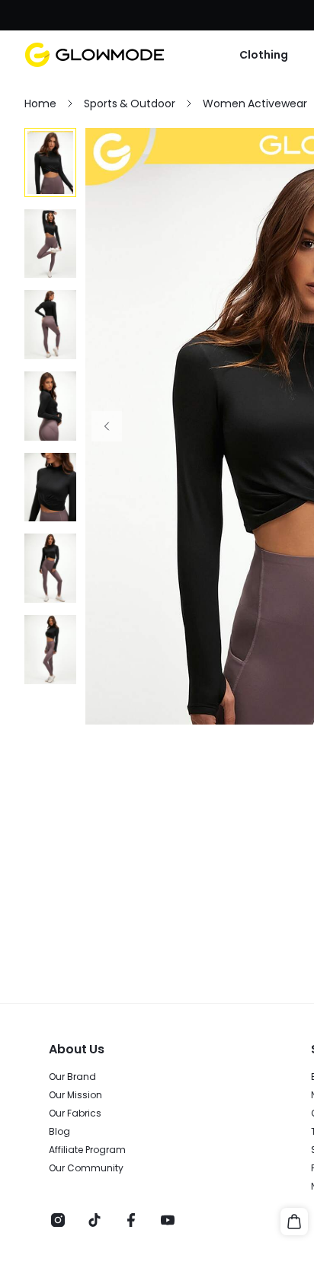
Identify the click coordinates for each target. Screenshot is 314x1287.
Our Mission (75, 1095)
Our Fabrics (75, 1113)
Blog (59, 1131)
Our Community (86, 1168)
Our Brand (72, 1077)
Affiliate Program (87, 1150)
